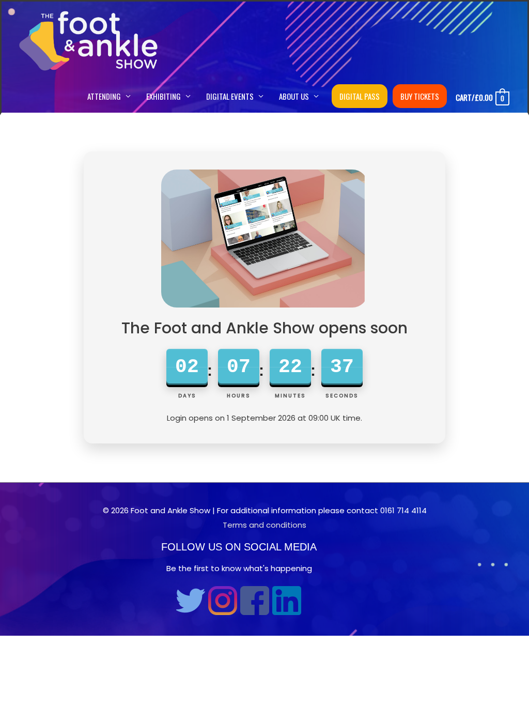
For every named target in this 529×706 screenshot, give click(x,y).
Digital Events (230, 96)
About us (294, 96)
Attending (104, 96)
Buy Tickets (419, 96)
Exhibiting (163, 96)
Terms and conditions (264, 524)
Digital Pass (359, 96)
